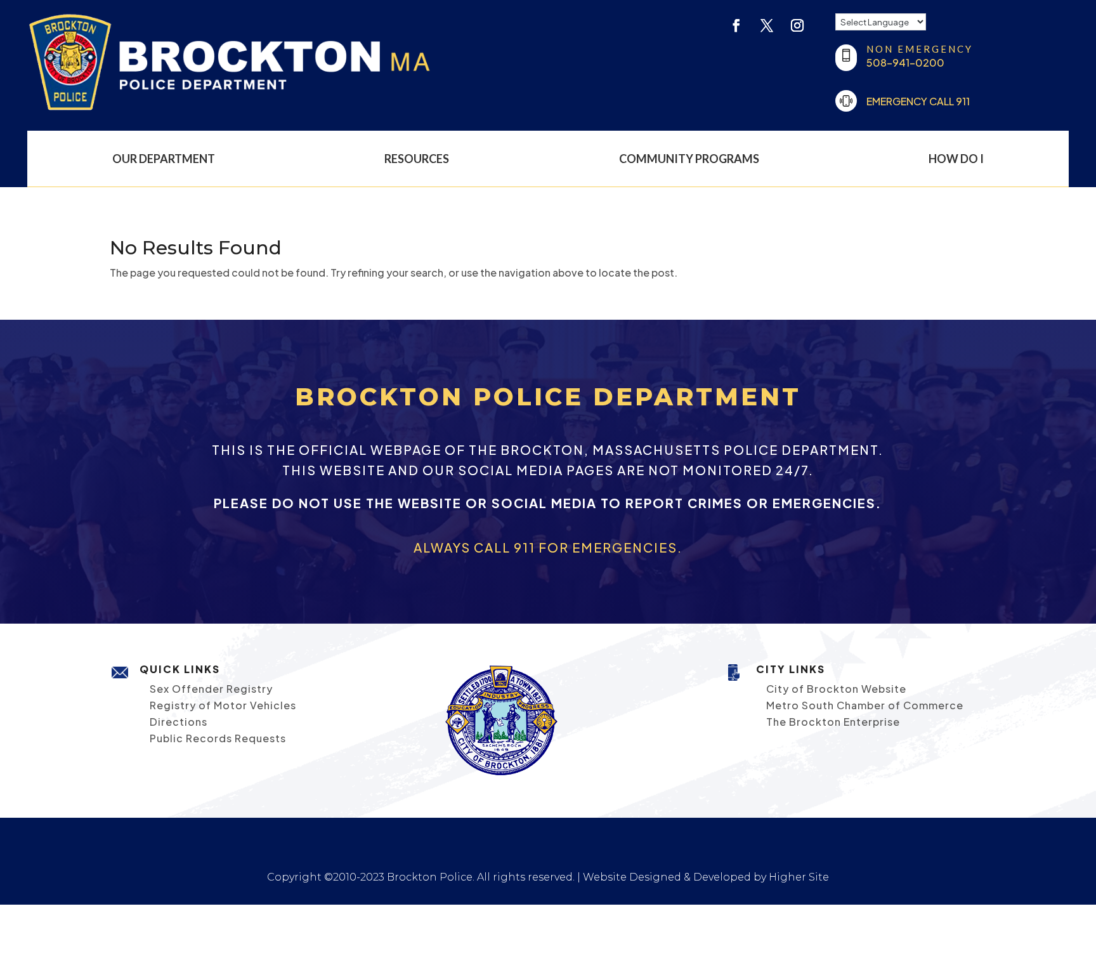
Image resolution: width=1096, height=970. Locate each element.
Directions (178, 721)
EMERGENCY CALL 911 (918, 101)
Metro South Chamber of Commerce (864, 705)
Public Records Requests (218, 738)
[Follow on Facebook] (736, 25)
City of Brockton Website (836, 688)
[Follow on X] (767, 25)
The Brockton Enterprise (833, 721)
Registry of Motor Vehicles (223, 705)
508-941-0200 (905, 62)
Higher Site (799, 877)
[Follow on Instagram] (797, 25)
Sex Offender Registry (211, 688)
